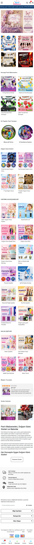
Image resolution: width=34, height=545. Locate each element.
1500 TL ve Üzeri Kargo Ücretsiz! (17, 7)
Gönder (30, 505)
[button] (30, 2)
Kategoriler (17, 516)
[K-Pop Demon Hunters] (25, 132)
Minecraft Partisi (8, 142)
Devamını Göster (17, 459)
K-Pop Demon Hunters (25, 142)
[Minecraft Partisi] (8, 132)
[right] (32, 134)
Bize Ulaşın (17, 521)
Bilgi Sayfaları (17, 511)
